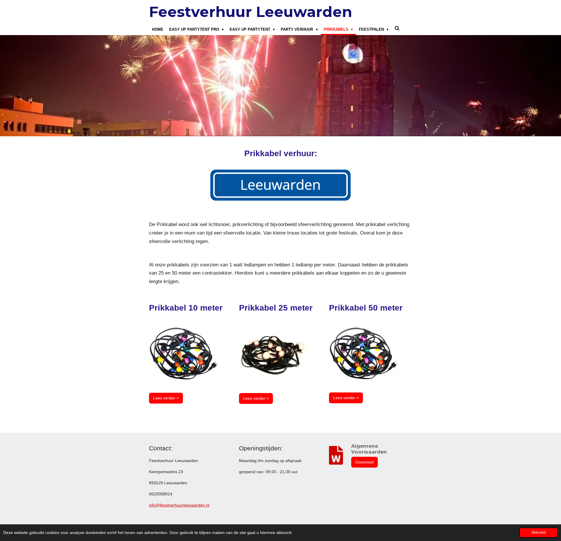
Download (364, 462)
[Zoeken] (397, 28)
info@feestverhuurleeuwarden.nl (179, 505)
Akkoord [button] (538, 532)
